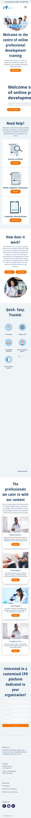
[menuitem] (25, 7)
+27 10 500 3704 (6, 768)
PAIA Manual (5, 786)
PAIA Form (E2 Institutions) (10, 792)
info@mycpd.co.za (7, 766)
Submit (15, 725)
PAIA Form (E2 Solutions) (9, 789)
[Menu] (25, 7)
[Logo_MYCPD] (12, 7)
